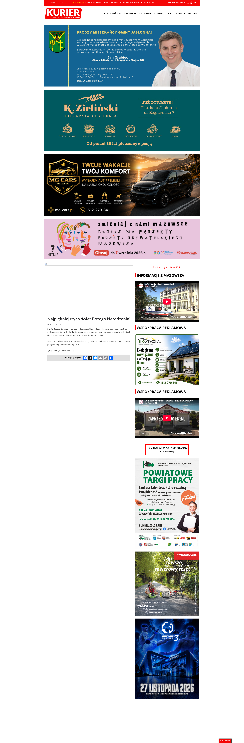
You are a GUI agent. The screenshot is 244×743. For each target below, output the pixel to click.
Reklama (192, 13)
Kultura (158, 13)
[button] (112, 14)
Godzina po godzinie (162, 267)
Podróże (180, 13)
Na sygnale (145, 13)
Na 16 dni (176, 267)
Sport (169, 13)
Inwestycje (130, 13)
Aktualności (111, 13)
